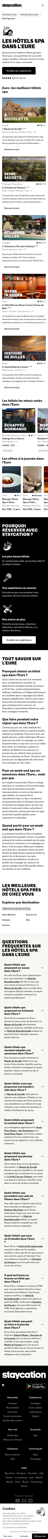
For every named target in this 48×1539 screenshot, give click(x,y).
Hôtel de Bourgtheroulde (19, 1031)
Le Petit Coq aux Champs (19, 1176)
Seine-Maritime (9, 914)
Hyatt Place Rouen (13, 1133)
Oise (28, 920)
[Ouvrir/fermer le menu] (42, 5)
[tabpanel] (24, 920)
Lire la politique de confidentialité (15, 1527)
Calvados (6, 920)
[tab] (16, 908)
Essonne (5, 925)
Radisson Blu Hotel (13, 1209)
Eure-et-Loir (31, 914)
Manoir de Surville (13, 988)
